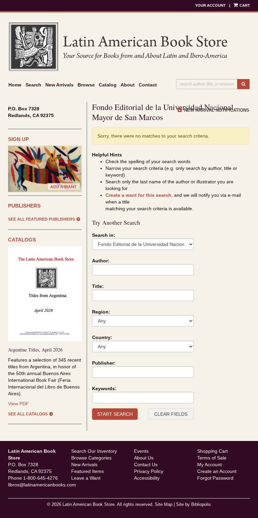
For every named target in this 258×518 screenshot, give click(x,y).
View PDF (18, 403)
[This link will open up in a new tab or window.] (45, 293)
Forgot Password (215, 478)
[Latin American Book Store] (129, 46)
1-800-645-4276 (40, 478)
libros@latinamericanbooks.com (42, 484)
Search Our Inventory (94, 451)
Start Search (115, 414)
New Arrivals (59, 84)
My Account (209, 464)
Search (33, 84)
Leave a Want (85, 478)
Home (15, 84)
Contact (148, 84)
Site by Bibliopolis (193, 504)
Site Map (163, 504)
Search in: (103, 235)
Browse (86, 84)
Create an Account (216, 471)
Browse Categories (91, 457)
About (128, 84)
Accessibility (147, 478)
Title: (98, 286)
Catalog (108, 84)
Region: (101, 311)
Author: (101, 260)
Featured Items (87, 471)
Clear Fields (170, 414)
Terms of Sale (211, 457)
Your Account (210, 5)
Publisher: (104, 363)
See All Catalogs (28, 414)
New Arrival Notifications (216, 110)
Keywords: (104, 388)
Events (141, 451)
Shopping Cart (212, 451)
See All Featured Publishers (41, 219)
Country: (102, 337)
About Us (144, 457)
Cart (244, 5)
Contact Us (146, 464)
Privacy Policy (148, 471)
